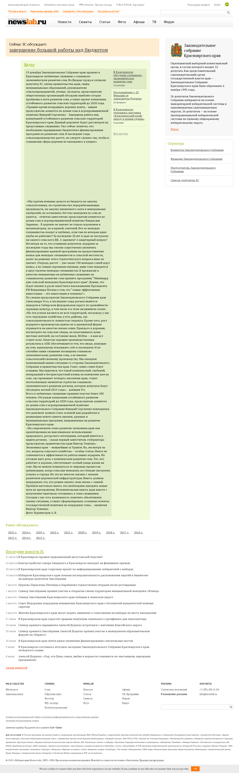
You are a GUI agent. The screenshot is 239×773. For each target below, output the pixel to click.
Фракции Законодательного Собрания (196, 159)
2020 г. (82, 532)
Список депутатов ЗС (185, 180)
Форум (126, 698)
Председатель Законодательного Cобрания (193, 169)
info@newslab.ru (208, 694)
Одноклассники (14, 694)
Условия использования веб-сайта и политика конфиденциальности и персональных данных (52, 717)
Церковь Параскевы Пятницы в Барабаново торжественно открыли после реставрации (77, 585)
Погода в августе (17, 11)
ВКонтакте (12, 689)
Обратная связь (53, 694)
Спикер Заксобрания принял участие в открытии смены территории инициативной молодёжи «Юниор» (88, 591)
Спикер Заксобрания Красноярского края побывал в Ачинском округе (65, 597)
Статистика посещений (174, 689)
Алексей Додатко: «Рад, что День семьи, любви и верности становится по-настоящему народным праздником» (84, 658)
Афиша (126, 689)
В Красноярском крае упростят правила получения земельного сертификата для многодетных (82, 619)
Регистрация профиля (199, 4)
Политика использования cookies (22, 720)
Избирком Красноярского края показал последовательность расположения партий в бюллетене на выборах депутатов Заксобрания (83, 577)
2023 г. (40, 532)
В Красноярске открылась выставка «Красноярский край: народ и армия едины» (129, 114)
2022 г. (54, 532)
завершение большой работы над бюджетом (58, 50)
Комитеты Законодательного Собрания (197, 150)
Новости (88, 689)
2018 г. (110, 532)
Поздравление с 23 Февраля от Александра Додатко (127, 95)
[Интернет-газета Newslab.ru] (28, 22)
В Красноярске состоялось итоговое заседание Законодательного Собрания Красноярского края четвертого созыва (83, 648)
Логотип (49, 698)
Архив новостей (16, 668)
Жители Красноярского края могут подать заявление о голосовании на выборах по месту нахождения (87, 613)
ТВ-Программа (130, 694)
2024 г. (26, 532)
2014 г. (26, 538)
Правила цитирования (151, 760)
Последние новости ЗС (25, 551)
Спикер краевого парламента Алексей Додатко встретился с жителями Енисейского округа (80, 625)
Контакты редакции (56, 707)
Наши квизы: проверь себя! (44, 11)
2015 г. (12, 538)
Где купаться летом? (109, 11)
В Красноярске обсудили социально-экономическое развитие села (128, 76)
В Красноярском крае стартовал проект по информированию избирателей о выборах (75, 569)
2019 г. (96, 532)
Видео (29, 64)
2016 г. (138, 532)
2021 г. (68, 532)
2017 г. (124, 532)
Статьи (87, 694)
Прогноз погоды (103, 4)
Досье (174, 129)
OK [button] (195, 768)
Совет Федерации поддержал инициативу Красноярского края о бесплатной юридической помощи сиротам (85, 605)
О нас (48, 689)
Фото (86, 703)
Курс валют (138, 4)
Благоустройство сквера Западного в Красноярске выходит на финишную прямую (74, 563)
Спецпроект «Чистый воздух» (78, 11)
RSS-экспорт (51, 703)
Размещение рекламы (174, 694)
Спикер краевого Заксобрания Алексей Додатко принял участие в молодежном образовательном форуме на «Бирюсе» (84, 633)
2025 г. (12, 532)
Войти (217, 4)
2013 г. (40, 538)
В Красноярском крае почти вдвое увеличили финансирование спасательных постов (75, 640)
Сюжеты (88, 698)
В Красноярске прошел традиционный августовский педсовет (60, 557)
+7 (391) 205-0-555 (209, 689)
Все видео (120, 134)
